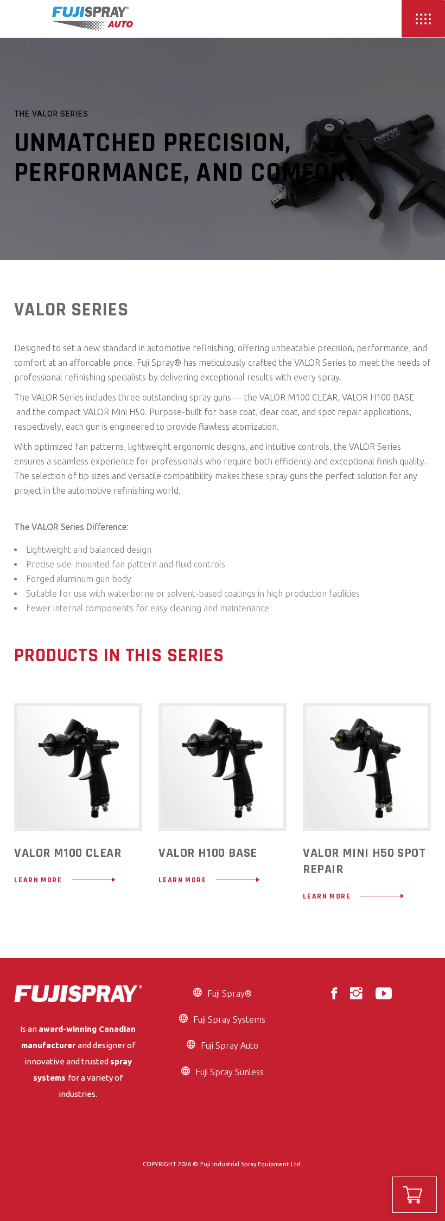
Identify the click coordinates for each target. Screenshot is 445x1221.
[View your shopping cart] (414, 1194)
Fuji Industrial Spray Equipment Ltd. (251, 1164)
